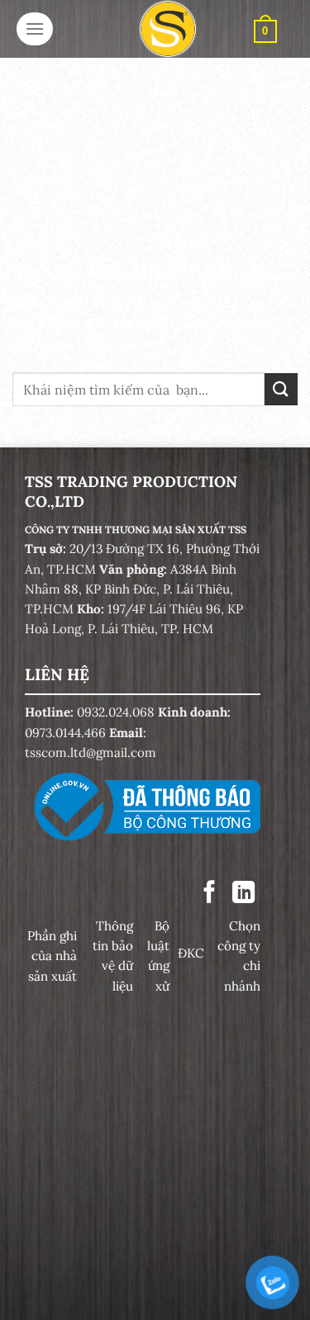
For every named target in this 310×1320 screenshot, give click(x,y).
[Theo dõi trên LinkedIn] (243, 893)
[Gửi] (281, 389)
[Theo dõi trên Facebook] (209, 893)
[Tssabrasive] (168, 29)
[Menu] (35, 28)
